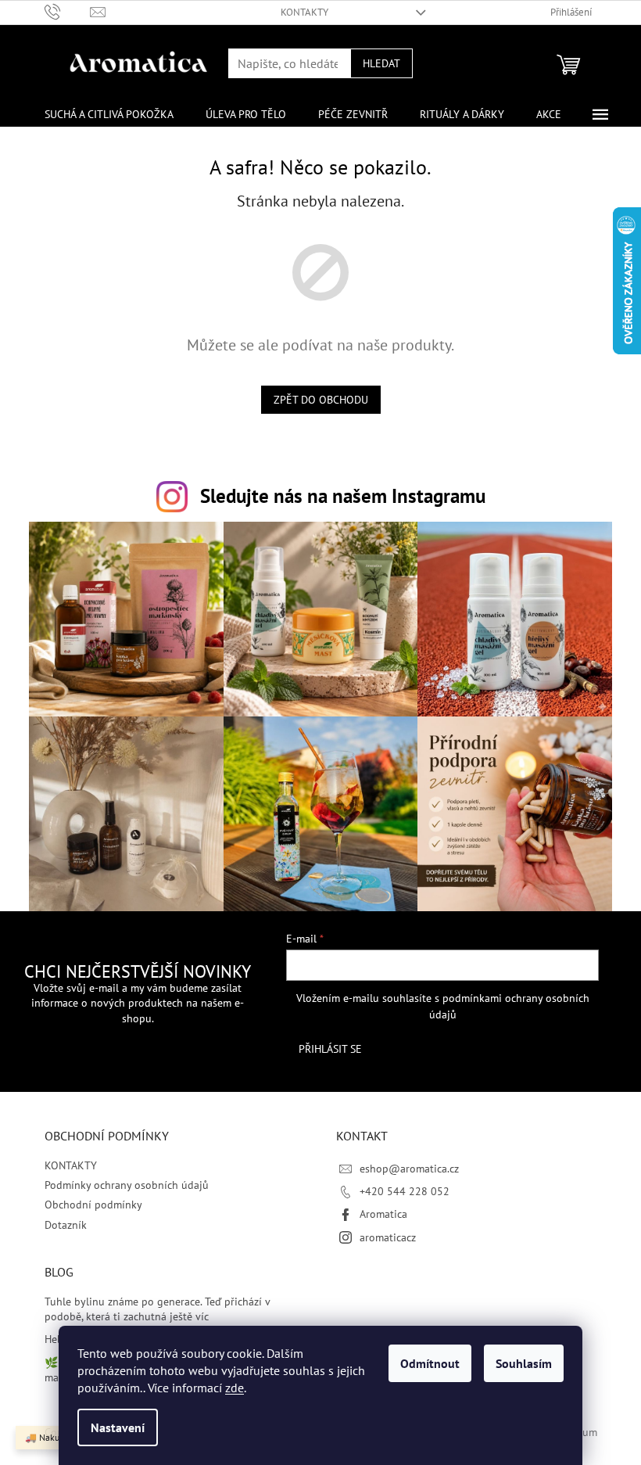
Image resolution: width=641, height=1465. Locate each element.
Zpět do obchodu (321, 400)
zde (234, 1387)
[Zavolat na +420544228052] (68, 11)
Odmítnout (430, 1363)
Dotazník (66, 1225)
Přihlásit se (330, 1049)
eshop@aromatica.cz (409, 1169)
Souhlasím (524, 1363)
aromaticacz (388, 1237)
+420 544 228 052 (404, 1191)
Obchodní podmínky (93, 1204)
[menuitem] (109, 114)
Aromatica (383, 1214)
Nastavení (118, 1427)
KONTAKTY (304, 12)
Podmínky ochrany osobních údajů (127, 1185)
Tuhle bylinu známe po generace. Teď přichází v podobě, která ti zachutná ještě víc (157, 1308)
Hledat (381, 63)
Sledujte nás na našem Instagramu (342, 495)
